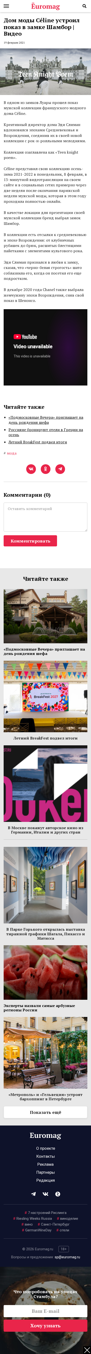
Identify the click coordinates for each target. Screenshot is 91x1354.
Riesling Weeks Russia (32, 1218)
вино (27, 1224)
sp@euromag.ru (67, 1257)
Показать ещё (45, 1112)
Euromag (45, 6)
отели (62, 1230)
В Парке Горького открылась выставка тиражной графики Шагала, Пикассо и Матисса (45, 934)
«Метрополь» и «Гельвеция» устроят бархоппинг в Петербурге (45, 1097)
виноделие (67, 1218)
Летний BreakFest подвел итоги (37, 442)
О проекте (45, 1148)
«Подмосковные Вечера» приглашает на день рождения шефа (45, 420)
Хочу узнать (45, 1325)
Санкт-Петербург (54, 1224)
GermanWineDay (36, 1230)
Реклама (45, 1164)
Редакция (45, 1180)
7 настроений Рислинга (45, 1213)
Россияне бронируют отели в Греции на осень (45, 432)
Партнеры (45, 1172)
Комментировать (30, 541)
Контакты (45, 1156)
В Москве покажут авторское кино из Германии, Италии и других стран (45, 830)
